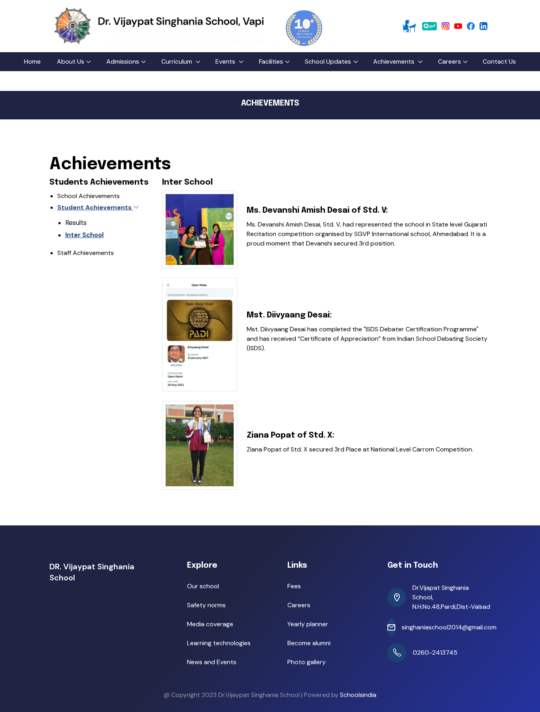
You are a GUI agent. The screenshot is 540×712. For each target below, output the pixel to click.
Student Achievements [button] (95, 207)
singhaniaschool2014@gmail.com (449, 627)
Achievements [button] (394, 61)
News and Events (211, 662)
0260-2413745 (435, 652)
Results (76, 222)
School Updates (328, 61)
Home (32, 61)
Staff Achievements (85, 253)
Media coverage (210, 624)
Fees (294, 586)
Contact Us (499, 61)
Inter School (84, 234)
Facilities (271, 61)
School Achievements (88, 196)
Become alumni (308, 643)
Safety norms (206, 605)
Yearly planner (307, 624)
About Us (70, 61)
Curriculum (177, 61)
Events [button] (226, 61)
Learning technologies (219, 643)
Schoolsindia (358, 695)
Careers (449, 61)
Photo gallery (306, 662)
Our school (203, 586)
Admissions (122, 61)
